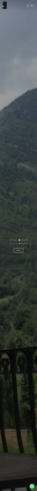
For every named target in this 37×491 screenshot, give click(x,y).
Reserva (18, 250)
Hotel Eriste (18, 240)
